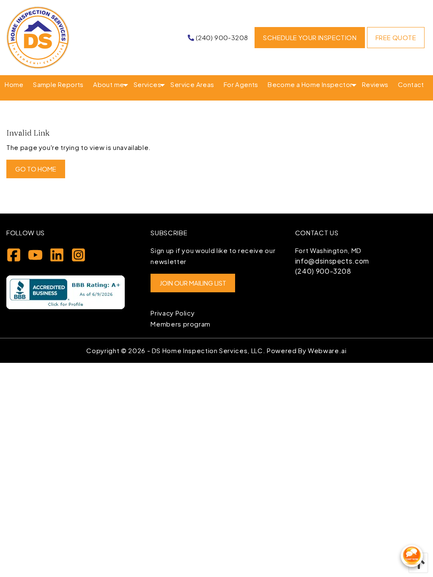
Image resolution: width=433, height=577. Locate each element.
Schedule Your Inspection (309, 37)
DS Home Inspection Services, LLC (207, 350)
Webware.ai (327, 350)
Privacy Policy (173, 313)
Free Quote (395, 37)
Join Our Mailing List (192, 283)
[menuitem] (14, 84)
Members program (181, 324)
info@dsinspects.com (332, 260)
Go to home (35, 169)
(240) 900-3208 (323, 271)
